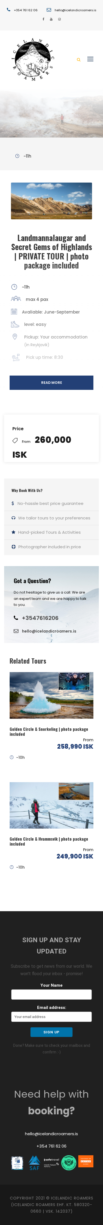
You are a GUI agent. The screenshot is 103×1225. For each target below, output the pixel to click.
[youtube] (51, 19)
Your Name (51, 985)
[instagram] (59, 19)
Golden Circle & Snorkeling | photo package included (49, 731)
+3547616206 (40, 618)
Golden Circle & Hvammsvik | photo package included (49, 841)
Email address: (51, 1007)
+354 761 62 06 (26, 10)
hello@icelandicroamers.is (75, 10)
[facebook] (43, 19)
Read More (51, 382)
